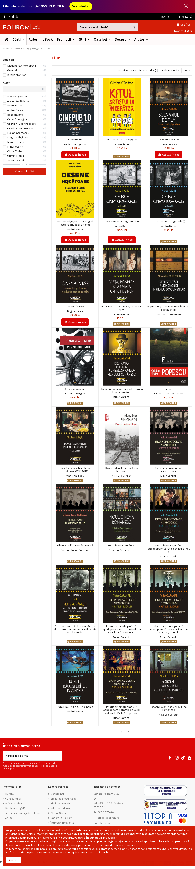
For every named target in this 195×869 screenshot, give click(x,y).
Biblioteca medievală (63, 798)
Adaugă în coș (77, 154)
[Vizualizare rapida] (77, 135)
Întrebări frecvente (62, 822)
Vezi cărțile (24, 171)
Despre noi (57, 794)
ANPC (8, 818)
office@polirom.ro (109, 818)
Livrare (9, 794)
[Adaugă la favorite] (72, 135)
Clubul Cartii (58, 813)
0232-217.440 (106, 812)
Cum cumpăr (13, 798)
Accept (13, 860)
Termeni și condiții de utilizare (23, 813)
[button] (66, 39)
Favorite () (185, 16)
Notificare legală (15, 808)
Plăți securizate (14, 803)
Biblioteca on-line (61, 803)
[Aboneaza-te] (58, 755)
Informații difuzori (61, 808)
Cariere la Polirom (61, 818)
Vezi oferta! (80, 6)
